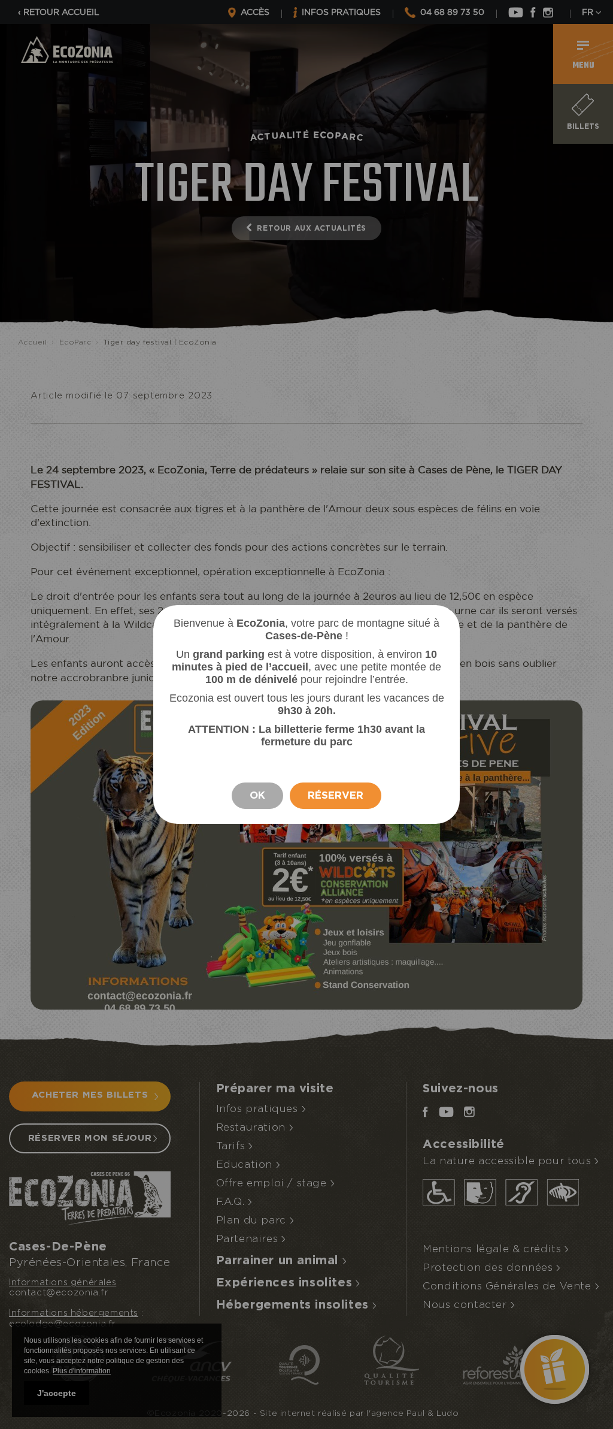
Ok (257, 795)
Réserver (335, 795)
